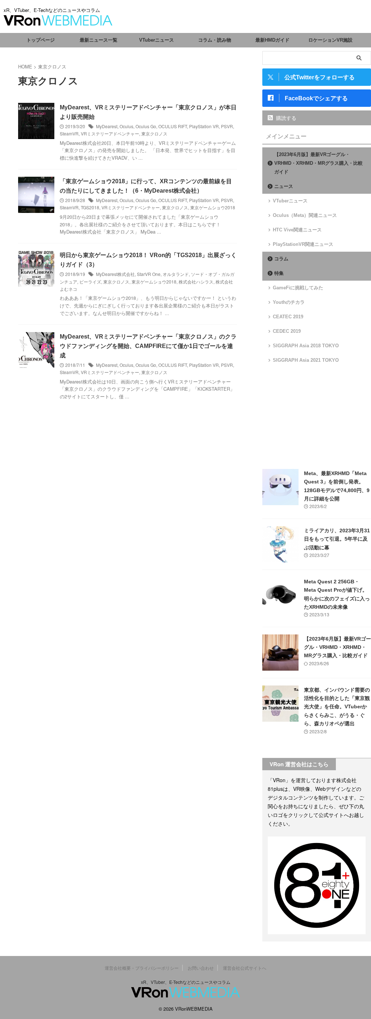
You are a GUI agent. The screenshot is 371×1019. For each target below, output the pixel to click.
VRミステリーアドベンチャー (110, 133)
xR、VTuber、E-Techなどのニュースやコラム (185, 982)
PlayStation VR (204, 126)
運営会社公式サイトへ (244, 968)
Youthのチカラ (289, 302)
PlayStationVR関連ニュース (303, 244)
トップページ (40, 40)
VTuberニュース (156, 40)
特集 (279, 273)
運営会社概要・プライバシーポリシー (142, 968)
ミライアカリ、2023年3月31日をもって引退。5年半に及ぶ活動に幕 (337, 539)
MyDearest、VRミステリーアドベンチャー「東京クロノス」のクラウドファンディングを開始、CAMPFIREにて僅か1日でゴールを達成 (148, 346)
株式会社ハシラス (196, 281)
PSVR (227, 126)
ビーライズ (90, 281)
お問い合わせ (201, 968)
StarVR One (149, 274)
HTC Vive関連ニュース (297, 229)
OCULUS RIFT (172, 126)
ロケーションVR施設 (330, 40)
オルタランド (176, 274)
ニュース (283, 186)
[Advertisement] (316, 416)
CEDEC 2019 (287, 331)
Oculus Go (146, 126)
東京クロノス (154, 133)
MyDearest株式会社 (115, 274)
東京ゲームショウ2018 (212, 207)
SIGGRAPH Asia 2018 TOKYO (306, 345)
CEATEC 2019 (288, 316)
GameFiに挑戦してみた (298, 287)
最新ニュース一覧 (98, 40)
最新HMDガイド (272, 40)
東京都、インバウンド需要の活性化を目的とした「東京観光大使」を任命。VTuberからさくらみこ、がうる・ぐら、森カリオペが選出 (337, 707)
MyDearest (106, 126)
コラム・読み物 (214, 40)
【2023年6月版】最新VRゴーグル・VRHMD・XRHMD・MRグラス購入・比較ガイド (318, 163)
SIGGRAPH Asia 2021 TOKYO (306, 360)
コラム (281, 258)
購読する (285, 117)
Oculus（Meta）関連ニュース (305, 215)
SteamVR (69, 133)
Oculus (126, 126)
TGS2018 (90, 207)
